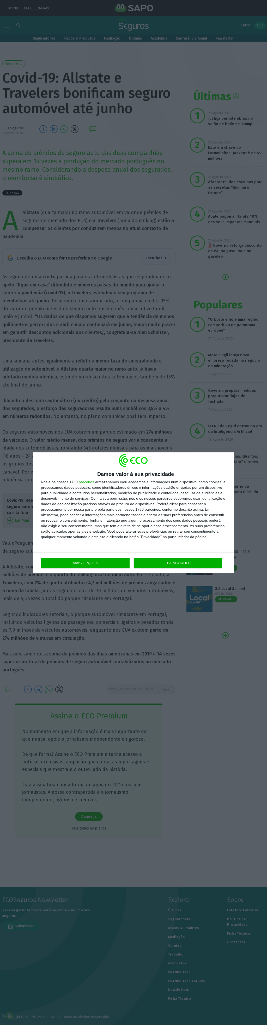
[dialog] (133, 512)
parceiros (86, 482)
